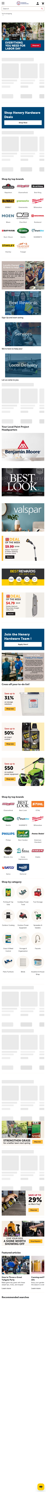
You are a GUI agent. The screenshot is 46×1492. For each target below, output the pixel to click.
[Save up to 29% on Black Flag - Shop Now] (23, 1203)
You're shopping (7, 13)
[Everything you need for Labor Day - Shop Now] (23, 37)
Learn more (6, 1288)
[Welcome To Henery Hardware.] (23, 275)
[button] (37, 3)
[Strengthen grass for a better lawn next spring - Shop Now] (23, 1133)
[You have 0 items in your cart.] (43, 3)
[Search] (42, 9)
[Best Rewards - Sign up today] (23, 577)
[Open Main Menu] (3, 3)
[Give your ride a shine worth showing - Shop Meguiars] (23, 1233)
